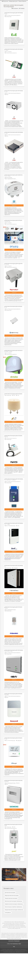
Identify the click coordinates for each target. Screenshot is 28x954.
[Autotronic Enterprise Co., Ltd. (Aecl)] (14, 548)
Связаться (14, 205)
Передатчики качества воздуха (11, 898)
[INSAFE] (14, 590)
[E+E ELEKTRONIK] (14, 34)
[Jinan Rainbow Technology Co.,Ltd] (14, 418)
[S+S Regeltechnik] (14, 201)
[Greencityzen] (14, 505)
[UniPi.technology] (14, 332)
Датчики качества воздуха (10, 892)
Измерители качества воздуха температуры (14, 904)
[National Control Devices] (14, 461)
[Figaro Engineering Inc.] (14, 633)
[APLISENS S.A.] (14, 851)
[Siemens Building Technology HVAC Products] (14, 806)
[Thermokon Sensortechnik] (14, 289)
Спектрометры (8, 912)
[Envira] (14, 246)
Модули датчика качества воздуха (12, 895)
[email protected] (7, 558)
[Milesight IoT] (14, 762)
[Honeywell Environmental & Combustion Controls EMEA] (14, 721)
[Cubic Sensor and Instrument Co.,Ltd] (14, 76)
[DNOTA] (14, 376)
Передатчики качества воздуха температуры (14, 909)
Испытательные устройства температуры (13, 906)
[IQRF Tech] (14, 676)
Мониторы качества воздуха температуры (13, 901)
